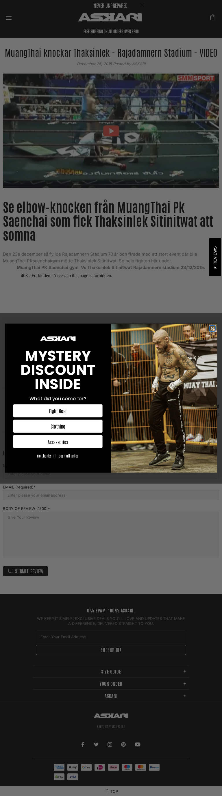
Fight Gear (58, 411)
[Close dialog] (212, 328)
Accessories (58, 441)
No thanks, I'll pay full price (58, 455)
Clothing (58, 426)
